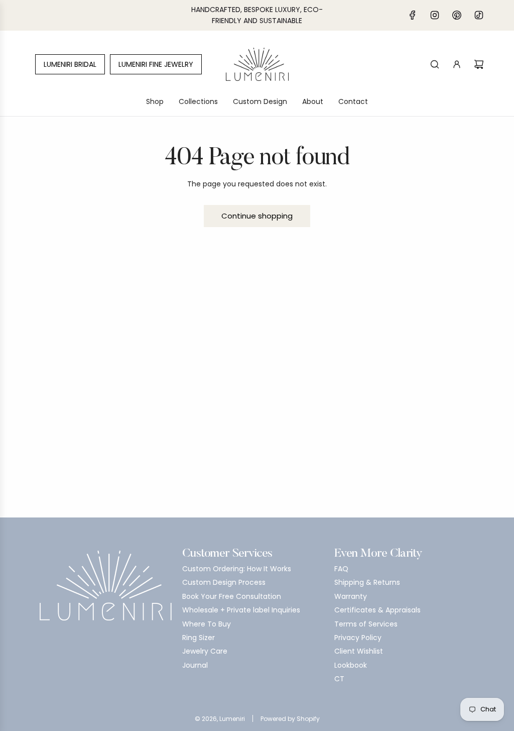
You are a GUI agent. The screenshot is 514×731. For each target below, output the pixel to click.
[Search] (435, 64)
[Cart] (479, 64)
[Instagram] (435, 15)
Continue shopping (257, 216)
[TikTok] (479, 15)
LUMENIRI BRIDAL (70, 64)
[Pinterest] (457, 15)
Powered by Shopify (290, 718)
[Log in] (457, 64)
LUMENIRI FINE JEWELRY (155, 64)
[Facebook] (413, 15)
